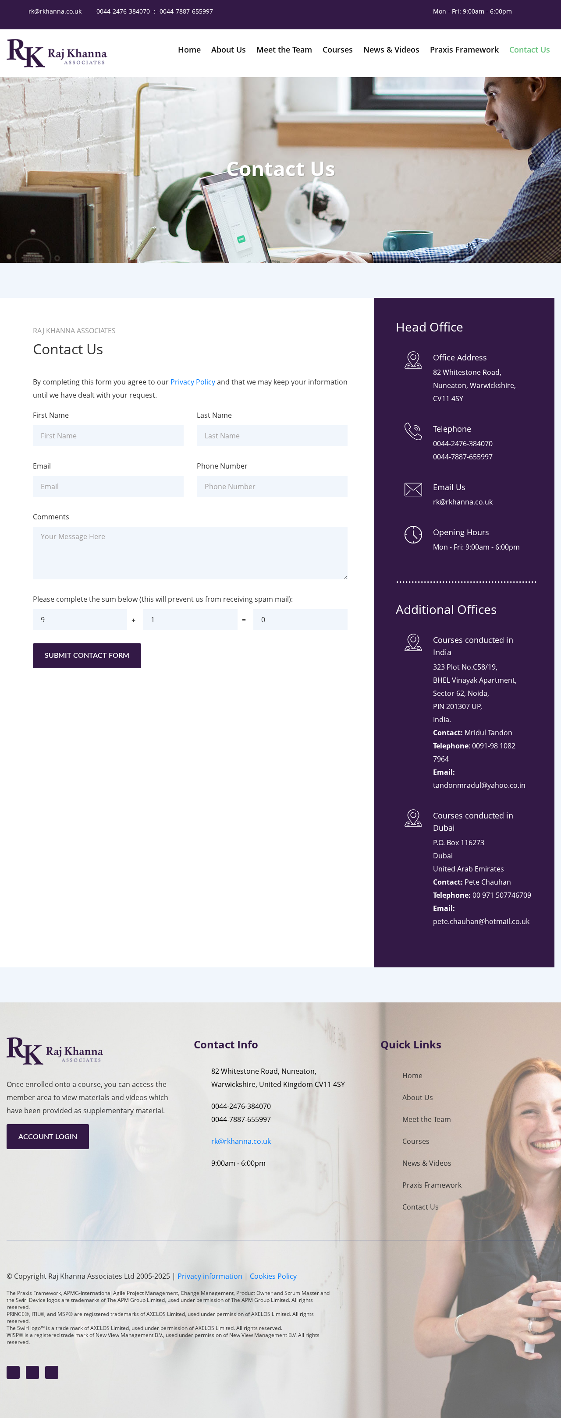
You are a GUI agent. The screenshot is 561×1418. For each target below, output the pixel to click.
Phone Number (222, 466)
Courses (416, 1141)
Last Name (214, 415)
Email (42, 466)
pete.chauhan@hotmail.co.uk (481, 921)
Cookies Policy (273, 1276)
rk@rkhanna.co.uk (55, 11)
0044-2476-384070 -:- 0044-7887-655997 (155, 11)
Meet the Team (426, 1119)
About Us (417, 1097)
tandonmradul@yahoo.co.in (479, 785)
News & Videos (426, 1163)
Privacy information (210, 1276)
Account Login (47, 1136)
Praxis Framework (432, 1185)
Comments (51, 517)
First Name (51, 415)
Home (412, 1075)
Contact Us (420, 1207)
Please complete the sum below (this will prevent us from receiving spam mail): (163, 599)
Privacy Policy (192, 382)
